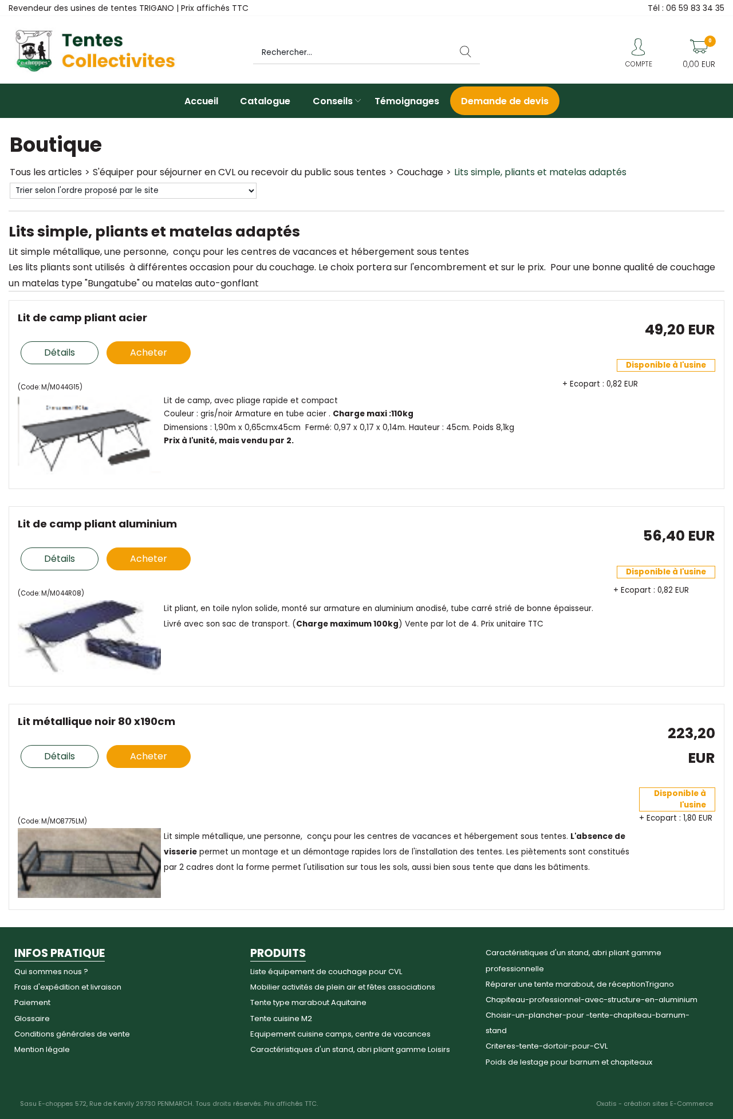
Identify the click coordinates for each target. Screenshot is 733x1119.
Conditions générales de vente (72, 1034)
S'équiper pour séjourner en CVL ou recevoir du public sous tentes (239, 172)
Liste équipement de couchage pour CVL (326, 971)
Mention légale (42, 1049)
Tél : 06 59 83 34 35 (686, 8)
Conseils (333, 101)
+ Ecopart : (583, 384)
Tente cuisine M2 (281, 1018)
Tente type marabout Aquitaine (308, 1002)
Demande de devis (505, 101)
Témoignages (407, 101)
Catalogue (265, 101)
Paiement (32, 1002)
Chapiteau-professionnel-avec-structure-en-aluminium (591, 999)
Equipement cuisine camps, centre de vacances (340, 1034)
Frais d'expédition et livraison (67, 987)
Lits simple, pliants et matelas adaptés (540, 172)
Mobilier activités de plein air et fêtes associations (342, 987)
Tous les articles (46, 172)
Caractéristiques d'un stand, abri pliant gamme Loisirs (350, 1049)
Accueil (201, 101)
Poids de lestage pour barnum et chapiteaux (569, 1062)
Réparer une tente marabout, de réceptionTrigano (580, 984)
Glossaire (32, 1018)
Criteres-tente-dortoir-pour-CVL (547, 1046)
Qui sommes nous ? (51, 971)
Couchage (420, 172)
